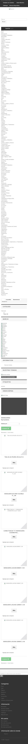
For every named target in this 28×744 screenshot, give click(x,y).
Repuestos (3, 271)
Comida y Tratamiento (6, 195)
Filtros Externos (4, 219)
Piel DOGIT (3, 70)
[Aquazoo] (14, 13)
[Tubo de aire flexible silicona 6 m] (14, 444)
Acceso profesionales (6, 0)
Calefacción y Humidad (6, 184)
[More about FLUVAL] (3, 336)
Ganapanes (3, 285)
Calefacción (3, 230)
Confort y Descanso (5, 39)
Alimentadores (4, 201)
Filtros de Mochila (5, 250)
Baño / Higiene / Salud (6, 156)
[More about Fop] (2, 337)
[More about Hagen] (3, 339)
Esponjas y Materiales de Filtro (8, 282)
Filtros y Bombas (5, 186)
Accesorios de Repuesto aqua (8, 257)
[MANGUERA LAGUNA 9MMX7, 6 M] (14, 555)
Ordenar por (4, 423)
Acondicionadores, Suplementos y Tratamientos (12, 241)
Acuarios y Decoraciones (6, 202)
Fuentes (3, 278)
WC (2, 99)
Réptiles (3, 162)
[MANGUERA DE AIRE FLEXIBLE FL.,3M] (14, 481)
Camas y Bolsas (5, 148)
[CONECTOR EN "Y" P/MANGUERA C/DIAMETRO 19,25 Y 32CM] (14, 518)
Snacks (3, 38)
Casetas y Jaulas (5, 45)
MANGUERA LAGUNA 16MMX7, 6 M (14, 641)
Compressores (4, 293)
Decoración (3, 173)
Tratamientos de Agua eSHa (7, 198)
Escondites (3, 174)
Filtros (2, 290)
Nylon (2, 68)
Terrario (3, 176)
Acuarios (3, 204)
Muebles (3, 216)
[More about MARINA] (3, 342)
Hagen (6, 314)
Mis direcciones (5, 725)
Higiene (3, 50)
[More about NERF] (3, 346)
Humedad (3, 261)
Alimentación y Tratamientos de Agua (9, 264)
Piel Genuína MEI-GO (6, 66)
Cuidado (3, 123)
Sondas (3, 112)
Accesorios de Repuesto (6, 286)
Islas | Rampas (4, 179)
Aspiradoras (4, 251)
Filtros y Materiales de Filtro (7, 247)
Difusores (3, 254)
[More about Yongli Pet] (4, 355)
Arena (2, 98)
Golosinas (3, 138)
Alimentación (4, 33)
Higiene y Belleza (5, 47)
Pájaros (3, 107)
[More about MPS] (3, 345)
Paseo (2, 61)
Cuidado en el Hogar (5, 59)
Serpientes (3, 191)
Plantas (3, 209)
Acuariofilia (3, 194)
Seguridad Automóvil (5, 73)
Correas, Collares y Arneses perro (8, 63)
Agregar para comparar (8, 468)
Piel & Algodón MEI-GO (6, 67)
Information (8, 360)
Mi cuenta (4, 718)
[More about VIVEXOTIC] (4, 353)
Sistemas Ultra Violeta (6, 269)
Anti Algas (3, 268)
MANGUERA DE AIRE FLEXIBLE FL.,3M (14, 494)
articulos (3, 386)
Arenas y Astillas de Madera (7, 159)
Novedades (3, 706)
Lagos (2, 262)
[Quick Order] (4, 395)
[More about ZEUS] (3, 356)
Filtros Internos (4, 220)
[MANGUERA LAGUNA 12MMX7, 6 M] (14, 592)
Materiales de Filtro (5, 248)
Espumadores (4, 225)
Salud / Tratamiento (5, 93)
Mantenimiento (4, 243)
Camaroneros (4, 246)
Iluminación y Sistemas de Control (9, 226)
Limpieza (3, 188)
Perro (2, 32)
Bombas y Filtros (5, 218)
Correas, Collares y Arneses (7, 103)
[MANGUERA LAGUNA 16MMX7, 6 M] (14, 629)
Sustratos (3, 211)
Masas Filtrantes (5, 239)
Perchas (3, 120)
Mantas (3, 43)
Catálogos (5, 5)
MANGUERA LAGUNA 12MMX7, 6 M (14, 604)
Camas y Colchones (5, 42)
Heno (2, 135)
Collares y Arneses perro (7, 700)
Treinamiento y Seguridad (7, 71)
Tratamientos (4, 200)
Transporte (3, 46)
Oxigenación (4, 233)
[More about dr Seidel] (3, 332)
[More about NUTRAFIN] (4, 347)
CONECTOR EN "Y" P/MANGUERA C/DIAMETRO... (14, 531)
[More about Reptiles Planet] (5, 350)
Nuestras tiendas (8, 365)
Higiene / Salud (4, 130)
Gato (2, 75)
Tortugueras (3, 177)
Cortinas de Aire (4, 244)
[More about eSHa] (3, 333)
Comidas (3, 197)
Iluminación (3, 183)
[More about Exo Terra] (4, 334)
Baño (2, 49)
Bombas (3, 223)
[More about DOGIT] (3, 330)
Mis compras (4, 721)
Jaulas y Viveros (5, 146)
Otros (2, 287)
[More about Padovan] (3, 349)
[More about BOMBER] (4, 326)
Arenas (2, 208)
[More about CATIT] (3, 329)
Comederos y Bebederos (6, 35)
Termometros (4, 260)
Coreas (2, 74)
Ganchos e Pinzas (5, 190)
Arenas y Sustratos (5, 172)
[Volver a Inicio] (2, 300)
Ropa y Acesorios (5, 52)
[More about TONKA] (3, 352)
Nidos (2, 119)
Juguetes (3, 40)
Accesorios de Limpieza (6, 237)
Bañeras (3, 126)
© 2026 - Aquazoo (5, 739)
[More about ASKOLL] (3, 324)
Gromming (3, 53)
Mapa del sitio (4, 714)
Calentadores (4, 229)
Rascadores (4, 82)
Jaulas (2, 116)
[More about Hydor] (3, 340)
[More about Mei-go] (3, 343)
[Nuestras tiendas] (14, 374)
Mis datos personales (6, 727)
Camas (2, 84)
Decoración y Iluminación (7, 272)
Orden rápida (8, 391)
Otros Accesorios (5, 240)
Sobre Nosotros (20, 2)
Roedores (3, 131)
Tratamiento (4, 57)
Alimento (3, 134)
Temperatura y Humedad (6, 258)
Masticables (4, 36)
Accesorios (3, 54)
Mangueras (3, 253)
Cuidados (3, 56)
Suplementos (4, 60)
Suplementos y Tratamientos (7, 124)
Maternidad (3, 215)
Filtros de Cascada (5, 222)
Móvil (2, 181)
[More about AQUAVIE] (4, 323)
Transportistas (4, 128)
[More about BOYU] (3, 327)
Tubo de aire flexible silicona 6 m (14, 457)
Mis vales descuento (6, 723)
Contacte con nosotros (8, 2)
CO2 (2, 234)
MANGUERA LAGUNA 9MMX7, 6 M (14, 568)
